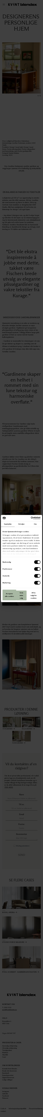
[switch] (37, 569)
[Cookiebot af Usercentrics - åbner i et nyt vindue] (30, 518)
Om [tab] (35, 524)
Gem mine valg (21, 595)
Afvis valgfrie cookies (33, 595)
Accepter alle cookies (9, 595)
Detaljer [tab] (21, 524)
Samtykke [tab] (8, 524)
